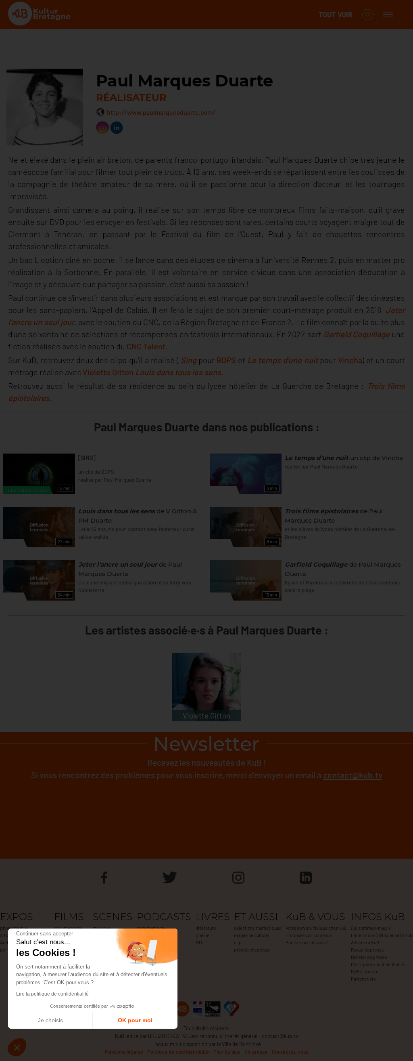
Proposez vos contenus (309, 935)
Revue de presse (367, 949)
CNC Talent (146, 346)
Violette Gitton (108, 372)
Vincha (349, 360)
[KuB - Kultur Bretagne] (40, 15)
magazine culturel (251, 935)
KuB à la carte (364, 971)
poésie (202, 935)
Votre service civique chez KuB (316, 928)
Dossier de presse (369, 957)
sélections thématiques (258, 928)
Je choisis (50, 1020)
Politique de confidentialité (378, 964)
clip (238, 942)
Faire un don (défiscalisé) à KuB (382, 935)
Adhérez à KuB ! (366, 942)
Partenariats (363, 978)
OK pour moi (135, 1020)
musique (102, 928)
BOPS (226, 360)
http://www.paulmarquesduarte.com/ (161, 112)
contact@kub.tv (352, 775)
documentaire (68, 928)
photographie (13, 928)
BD (199, 942)
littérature (206, 928)
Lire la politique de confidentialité (52, 994)
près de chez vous (251, 949)
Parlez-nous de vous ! (307, 942)
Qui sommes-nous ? (370, 928)
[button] (17, 1047)
